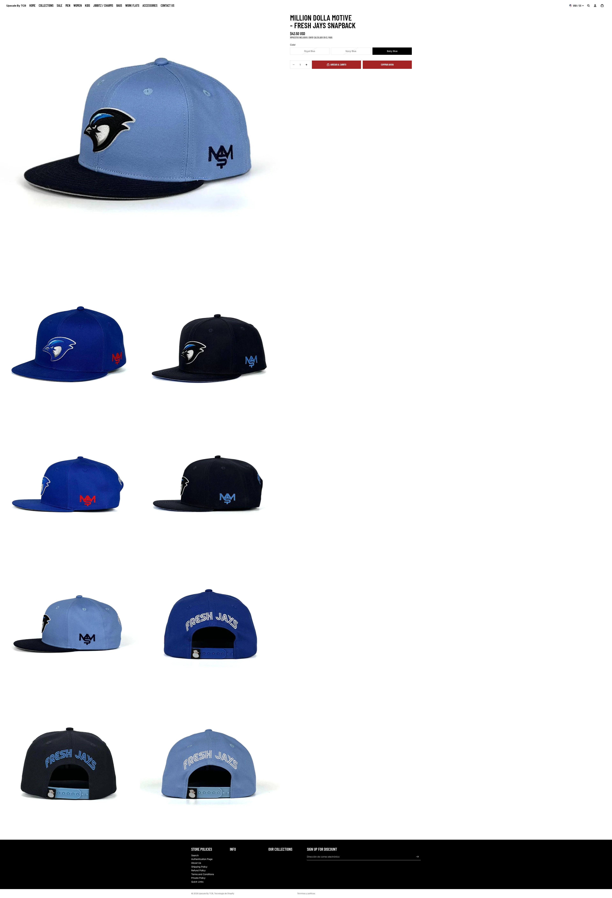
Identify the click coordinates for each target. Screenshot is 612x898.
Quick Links (197, 881)
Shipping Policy (199, 866)
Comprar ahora (387, 64)
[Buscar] (588, 5)
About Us (196, 863)
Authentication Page (201, 859)
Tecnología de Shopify (224, 893)
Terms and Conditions (202, 874)
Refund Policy (198, 870)
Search (195, 855)
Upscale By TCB (206, 893)
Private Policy (198, 877)
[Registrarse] (417, 856)
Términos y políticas (306, 893)
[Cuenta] (595, 5)
